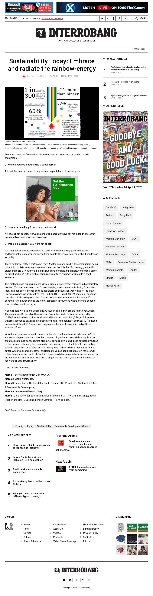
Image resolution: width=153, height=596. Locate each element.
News (26, 528)
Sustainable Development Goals (71, 426)
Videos (56, 533)
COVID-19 (111, 207)
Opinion (26, 533)
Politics (110, 215)
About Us (57, 528)
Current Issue (59, 524)
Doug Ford (125, 215)
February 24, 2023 (69, 76)
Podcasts (57, 537)
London (133, 270)
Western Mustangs (116, 254)
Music (122, 278)
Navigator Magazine (92, 524)
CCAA (109, 262)
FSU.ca (85, 541)
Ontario (109, 278)
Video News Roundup (63, 541)
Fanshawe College (115, 231)
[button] (139, 49)
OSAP (135, 238)
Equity (30, 426)
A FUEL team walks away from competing (82, 468)
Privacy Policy (89, 533)
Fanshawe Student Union (131, 262)
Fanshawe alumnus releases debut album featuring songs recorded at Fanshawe (76, 445)
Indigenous (128, 207)
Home (26, 524)
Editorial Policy (90, 528)
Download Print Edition (52, 18)
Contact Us (87, 537)
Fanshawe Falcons (115, 246)
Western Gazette (114, 270)
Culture (54, 76)
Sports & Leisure (31, 541)
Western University (116, 238)
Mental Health (113, 285)
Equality (19, 426)
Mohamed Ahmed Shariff (36, 76)
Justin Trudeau (113, 223)
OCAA (135, 254)
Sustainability (44, 426)
